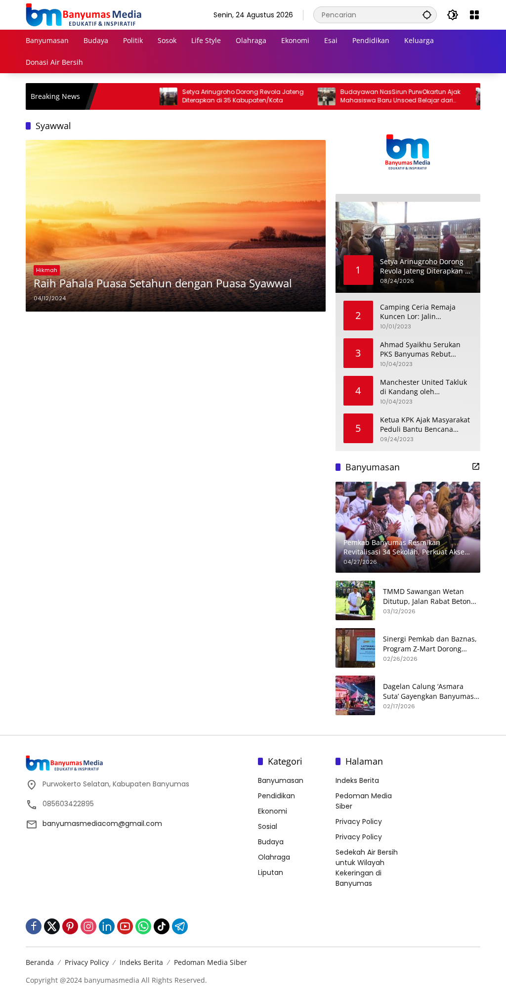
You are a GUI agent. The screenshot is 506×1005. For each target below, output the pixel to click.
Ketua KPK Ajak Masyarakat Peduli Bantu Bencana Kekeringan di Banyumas (425, 424)
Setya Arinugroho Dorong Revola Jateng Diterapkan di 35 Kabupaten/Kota (218, 96)
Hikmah (46, 270)
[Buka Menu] (474, 15)
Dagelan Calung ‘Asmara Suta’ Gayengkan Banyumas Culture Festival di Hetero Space (428, 691)
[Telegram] (180, 926)
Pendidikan (276, 796)
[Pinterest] (70, 926)
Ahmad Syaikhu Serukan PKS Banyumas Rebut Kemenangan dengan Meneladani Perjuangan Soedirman (420, 349)
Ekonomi (272, 811)
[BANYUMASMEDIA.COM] (83, 14)
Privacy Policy (359, 821)
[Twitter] (52, 926)
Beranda (40, 962)
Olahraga (274, 857)
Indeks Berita (357, 780)
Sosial (267, 826)
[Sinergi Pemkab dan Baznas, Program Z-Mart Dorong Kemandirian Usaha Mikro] (355, 648)
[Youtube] (125, 926)
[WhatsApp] (143, 926)
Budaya (271, 842)
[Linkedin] (107, 926)
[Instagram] (88, 926)
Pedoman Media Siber (210, 962)
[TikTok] (161, 926)
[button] (427, 14)
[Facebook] (34, 926)
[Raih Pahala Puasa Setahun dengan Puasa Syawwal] (176, 226)
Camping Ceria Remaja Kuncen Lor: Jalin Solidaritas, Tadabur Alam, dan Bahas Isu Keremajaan (424, 311)
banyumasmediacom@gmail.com (102, 823)
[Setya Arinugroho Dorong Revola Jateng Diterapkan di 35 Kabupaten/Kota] (143, 96)
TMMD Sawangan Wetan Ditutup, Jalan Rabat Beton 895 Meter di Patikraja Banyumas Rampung (427, 596)
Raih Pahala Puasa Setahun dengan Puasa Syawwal (163, 282)
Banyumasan (280, 780)
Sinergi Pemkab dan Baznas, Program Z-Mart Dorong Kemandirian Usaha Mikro (430, 643)
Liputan (270, 872)
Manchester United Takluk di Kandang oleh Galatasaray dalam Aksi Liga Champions (426, 387)
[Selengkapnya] (475, 466)
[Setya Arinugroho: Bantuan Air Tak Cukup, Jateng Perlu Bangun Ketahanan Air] (459, 96)
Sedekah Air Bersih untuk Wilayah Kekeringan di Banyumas (367, 867)
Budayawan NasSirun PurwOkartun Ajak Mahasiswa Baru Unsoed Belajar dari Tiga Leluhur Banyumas (375, 96)
